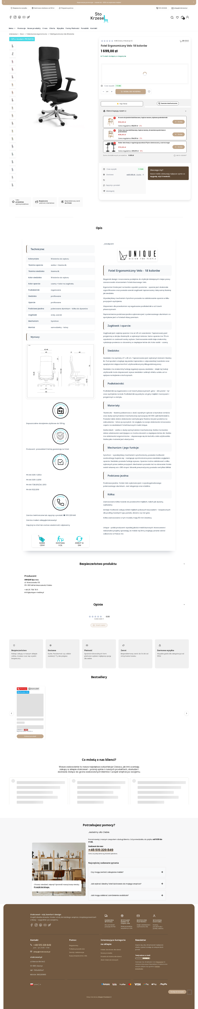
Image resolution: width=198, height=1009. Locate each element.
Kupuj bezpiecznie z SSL (78, 956)
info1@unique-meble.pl (34, 592)
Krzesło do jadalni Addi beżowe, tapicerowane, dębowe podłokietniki (142, 118)
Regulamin (159, 962)
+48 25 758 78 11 (31, 589)
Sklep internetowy (98, 997)
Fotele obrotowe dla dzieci (111, 950)
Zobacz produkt (30, 736)
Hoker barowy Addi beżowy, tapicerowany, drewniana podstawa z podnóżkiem (142, 131)
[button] (149, 91)
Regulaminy (73, 945)
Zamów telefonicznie (169, 103)
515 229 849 (163, 8)
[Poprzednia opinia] (11, 786)
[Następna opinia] (186, 786)
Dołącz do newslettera (146, 958)
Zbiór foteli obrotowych (109, 960)
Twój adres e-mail (142, 955)
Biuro (22, 34)
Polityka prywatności (77, 949)
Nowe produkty (106, 953)
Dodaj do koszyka (132, 91)
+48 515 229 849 (100, 850)
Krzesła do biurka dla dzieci (111, 956)
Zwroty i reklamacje (76, 952)
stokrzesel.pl (13, 34)
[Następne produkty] (186, 713)
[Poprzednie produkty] (11, 713)
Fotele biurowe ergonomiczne (37, 34)
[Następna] (194, 2)
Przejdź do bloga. (42, 887)
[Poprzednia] (4, 2)
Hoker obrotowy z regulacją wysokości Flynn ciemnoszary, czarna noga (144, 143)
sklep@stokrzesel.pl (180, 8)
